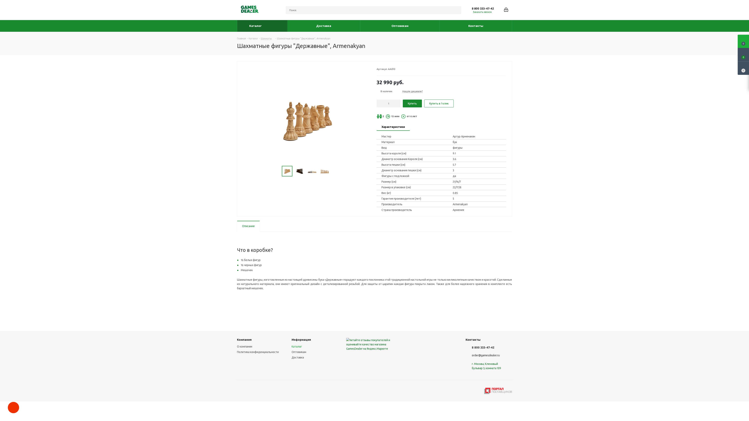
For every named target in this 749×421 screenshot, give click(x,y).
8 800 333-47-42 (483, 8)
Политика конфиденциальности (258, 352)
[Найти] (456, 10)
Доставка (298, 357)
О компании (244, 346)
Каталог (297, 346)
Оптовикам (299, 352)
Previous (277, 171)
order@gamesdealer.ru (486, 355)
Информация (301, 339)
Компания (244, 339)
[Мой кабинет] (506, 10)
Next (334, 171)
